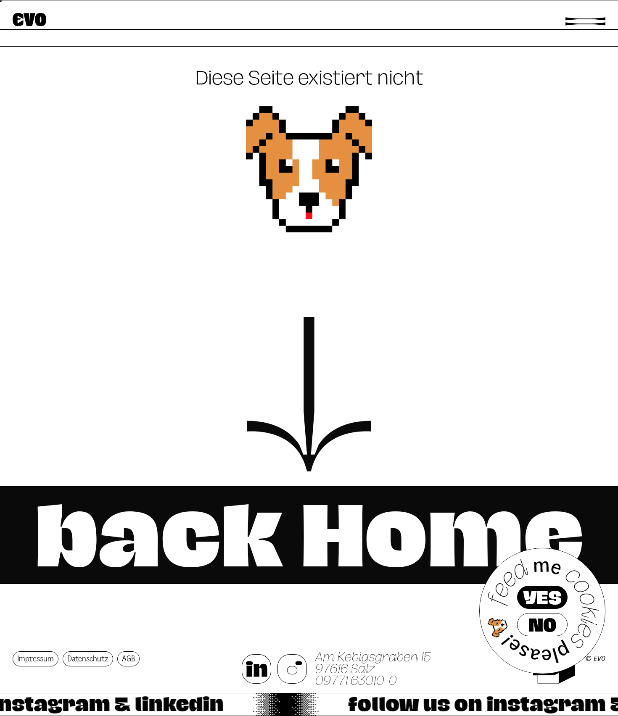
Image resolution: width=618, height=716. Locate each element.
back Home (309, 535)
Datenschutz (87, 659)
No (542, 624)
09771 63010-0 (356, 681)
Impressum (35, 659)
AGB (128, 659)
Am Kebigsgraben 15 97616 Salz (373, 663)
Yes (542, 597)
